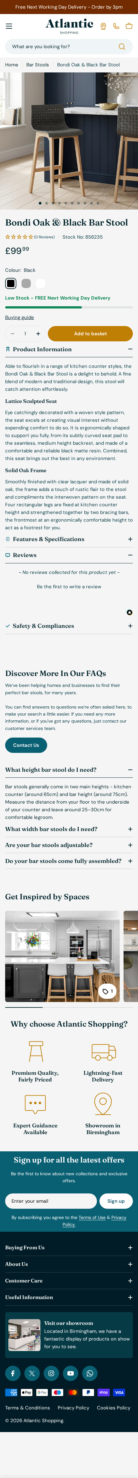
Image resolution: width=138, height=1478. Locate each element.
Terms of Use (92, 1217)
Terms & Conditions (27, 1408)
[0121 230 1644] (116, 26)
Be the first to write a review (69, 586)
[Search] (122, 46)
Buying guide (19, 317)
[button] (40, 203)
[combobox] (69, 46)
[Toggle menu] (9, 26)
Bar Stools (37, 65)
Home (11, 65)
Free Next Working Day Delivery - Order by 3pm (69, 7)
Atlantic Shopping (43, 1420)
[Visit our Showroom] (103, 26)
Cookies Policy (113, 1408)
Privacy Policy (73, 1408)
